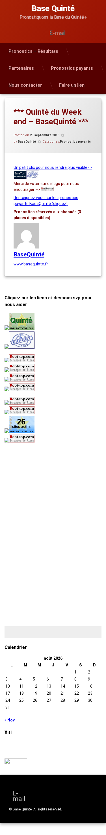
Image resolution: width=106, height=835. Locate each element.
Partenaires (21, 68)
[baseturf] (20, 177)
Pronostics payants (72, 68)
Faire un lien (72, 85)
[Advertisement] (40, 485)
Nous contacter (25, 85)
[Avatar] (26, 247)
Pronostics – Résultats (33, 51)
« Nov (10, 720)
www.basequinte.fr (31, 264)
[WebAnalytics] (16, 762)
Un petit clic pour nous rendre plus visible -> (53, 167)
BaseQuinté (27, 141)
